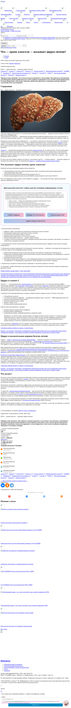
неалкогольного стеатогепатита (43, 341)
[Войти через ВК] (27, 496)
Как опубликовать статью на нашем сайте (16, 667)
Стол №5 (42, 73)
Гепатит (12, 71)
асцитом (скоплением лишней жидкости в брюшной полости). (35, 349)
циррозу (26, 379)
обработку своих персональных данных (36, 701)
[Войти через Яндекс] (9, 496)
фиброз (60, 142)
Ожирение (7, 73)
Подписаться (35, 704)
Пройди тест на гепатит (35, 215)
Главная (6, 56)
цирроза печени (37, 150)
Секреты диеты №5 (57, 215)
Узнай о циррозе (14, 215)
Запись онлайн (5, 31)
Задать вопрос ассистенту (35, 221)
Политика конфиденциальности (13, 666)
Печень (35, 73)
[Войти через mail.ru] (44, 496)
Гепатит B (20, 71)
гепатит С (32, 161)
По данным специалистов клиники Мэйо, (55, 343)
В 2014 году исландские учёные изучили (13, 355)
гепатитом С (45, 285)
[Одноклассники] (7, 485)
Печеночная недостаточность (21, 73)
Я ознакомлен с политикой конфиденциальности (16, 37)
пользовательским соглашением (21, 702)
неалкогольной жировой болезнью (20, 391)
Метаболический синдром (54, 71)
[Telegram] (12, 485)
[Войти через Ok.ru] (61, 496)
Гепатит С (29, 71)
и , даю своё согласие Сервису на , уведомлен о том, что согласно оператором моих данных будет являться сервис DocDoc (35, 39)
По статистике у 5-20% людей (24, 285)
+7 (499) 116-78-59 (15, 31)
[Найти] (24, 46)
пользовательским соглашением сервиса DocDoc (42, 37)
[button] (66, 703)
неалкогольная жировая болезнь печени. (48, 161)
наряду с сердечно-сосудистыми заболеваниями (21, 340)
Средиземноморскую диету (34, 394)
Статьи (6, 57)
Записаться (4, 439)
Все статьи (4, 629)
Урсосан (11, 75)
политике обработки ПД (48, 38)
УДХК (50, 73)
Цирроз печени (21, 75)
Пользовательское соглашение (13, 664)
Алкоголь (4, 71)
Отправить (4, 43)
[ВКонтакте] (3, 485)
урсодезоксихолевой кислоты (31, 400)
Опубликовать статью (7, 29)
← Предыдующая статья (8, 481)
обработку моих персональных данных (15, 38)
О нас (6, 669)
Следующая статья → (21, 481)
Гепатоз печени (39, 71)
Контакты (5, 661)
